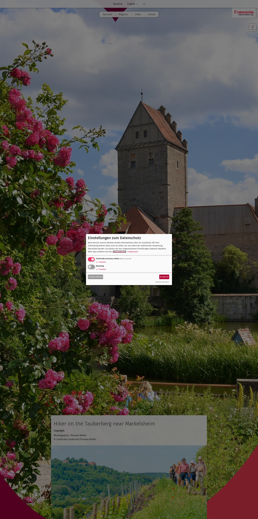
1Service (101, 262)
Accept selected (95, 277)
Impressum (133, 252)
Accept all (164, 277)
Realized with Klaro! (162, 282)
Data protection (119, 252)
